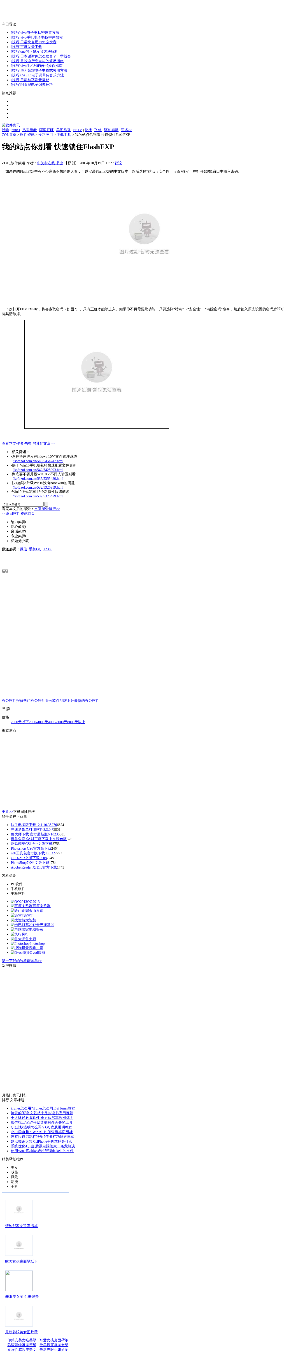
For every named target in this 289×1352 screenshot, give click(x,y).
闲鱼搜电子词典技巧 (36, 85)
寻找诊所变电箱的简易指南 (42, 61)
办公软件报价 (12, 700)
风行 (25, 934)
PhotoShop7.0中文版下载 (30, 863)
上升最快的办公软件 (83, 700)
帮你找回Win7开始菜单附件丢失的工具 (42, 1122)
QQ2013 (33, 902)
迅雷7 (28, 915)
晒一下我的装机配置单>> (22, 961)
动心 (14, 526)
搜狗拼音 (36, 948)
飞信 (98, 130)
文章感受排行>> (47, 509)
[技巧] (15, 32)
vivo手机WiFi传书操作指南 (41, 66)
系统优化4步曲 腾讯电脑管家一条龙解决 (43, 1146)
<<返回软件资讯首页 (18, 513)
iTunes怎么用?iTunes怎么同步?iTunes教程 (43, 1108)
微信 (23, 549)
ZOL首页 (9, 135)
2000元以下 (20, 722)
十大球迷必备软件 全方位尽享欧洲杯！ (42, 1118)
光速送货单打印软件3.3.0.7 (32, 829)
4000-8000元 (57, 722)
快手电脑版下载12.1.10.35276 (34, 825)
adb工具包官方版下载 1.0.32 (33, 853)
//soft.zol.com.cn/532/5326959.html (38, 487)
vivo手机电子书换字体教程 (41, 37)
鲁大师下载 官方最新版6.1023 (34, 834)
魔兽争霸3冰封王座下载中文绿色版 (39, 839)
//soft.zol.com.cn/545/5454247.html (38, 461)
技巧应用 (45, 135)
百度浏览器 (42, 906)
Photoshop (37, 943)
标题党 (16, 541)
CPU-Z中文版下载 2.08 (29, 858)
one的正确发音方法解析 (39, 51)
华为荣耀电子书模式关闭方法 (43, 70)
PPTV (77, 130)
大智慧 (30, 920)
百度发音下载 (31, 47)
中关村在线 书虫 (50, 163)
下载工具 (64, 135)
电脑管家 (36, 929)
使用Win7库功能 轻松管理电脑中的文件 (42, 1151)
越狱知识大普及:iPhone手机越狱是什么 (41, 1141)
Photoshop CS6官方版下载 (31, 848)
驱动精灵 (111, 130)
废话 (14, 531)
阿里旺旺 (46, 130)
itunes (16, 130)
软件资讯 (27, 135)
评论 (118, 163)
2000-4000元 (38, 722)
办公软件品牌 (56, 700)
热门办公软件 (34, 700)
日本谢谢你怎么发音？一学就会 (45, 56)
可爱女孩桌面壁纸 (54, 1340)
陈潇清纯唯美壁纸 (21, 1345)
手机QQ (35, 549)
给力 (14, 522)
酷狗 (5, 130)
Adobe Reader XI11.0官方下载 (34, 867)
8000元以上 (76, 722)
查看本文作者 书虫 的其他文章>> (28, 443)
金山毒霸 (36, 911)
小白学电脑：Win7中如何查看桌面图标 (42, 1132)
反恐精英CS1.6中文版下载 (31, 844)
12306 (47, 549)
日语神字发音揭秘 (34, 80)
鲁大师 (30, 939)
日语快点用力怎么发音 (38, 42)
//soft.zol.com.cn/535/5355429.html (38, 478)
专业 (14, 536)
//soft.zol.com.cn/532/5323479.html (38, 496)
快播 (88, 130)
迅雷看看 (29, 130)
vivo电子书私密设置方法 (39, 32)
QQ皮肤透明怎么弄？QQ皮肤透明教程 (41, 1127)
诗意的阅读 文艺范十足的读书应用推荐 (42, 1113)
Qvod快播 (37, 952)
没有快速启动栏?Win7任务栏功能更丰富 (42, 1137)
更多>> (126, 130)
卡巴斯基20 (45, 925)
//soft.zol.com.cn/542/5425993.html (38, 470)
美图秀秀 (63, 130)
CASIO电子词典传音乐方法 (42, 75)
